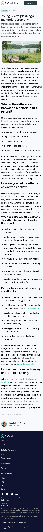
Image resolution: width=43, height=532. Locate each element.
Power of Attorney (7, 458)
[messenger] (7, 494)
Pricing (3, 444)
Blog (2, 482)
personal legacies (9, 71)
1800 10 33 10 (5, 506)
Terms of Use (15, 527)
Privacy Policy (6, 527)
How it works (5, 441)
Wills (2, 454)
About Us (4, 478)
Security (23, 527)
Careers (3, 489)
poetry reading (32, 308)
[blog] (10, 3)
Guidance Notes (31, 527)
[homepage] (21, 436)
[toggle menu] (39, 3)
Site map (5, 528)
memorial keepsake (26, 364)
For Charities (5, 468)
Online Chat (5, 500)
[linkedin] (16, 494)
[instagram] (12, 494)
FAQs (2, 485)
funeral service (8, 121)
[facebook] (2, 494)
